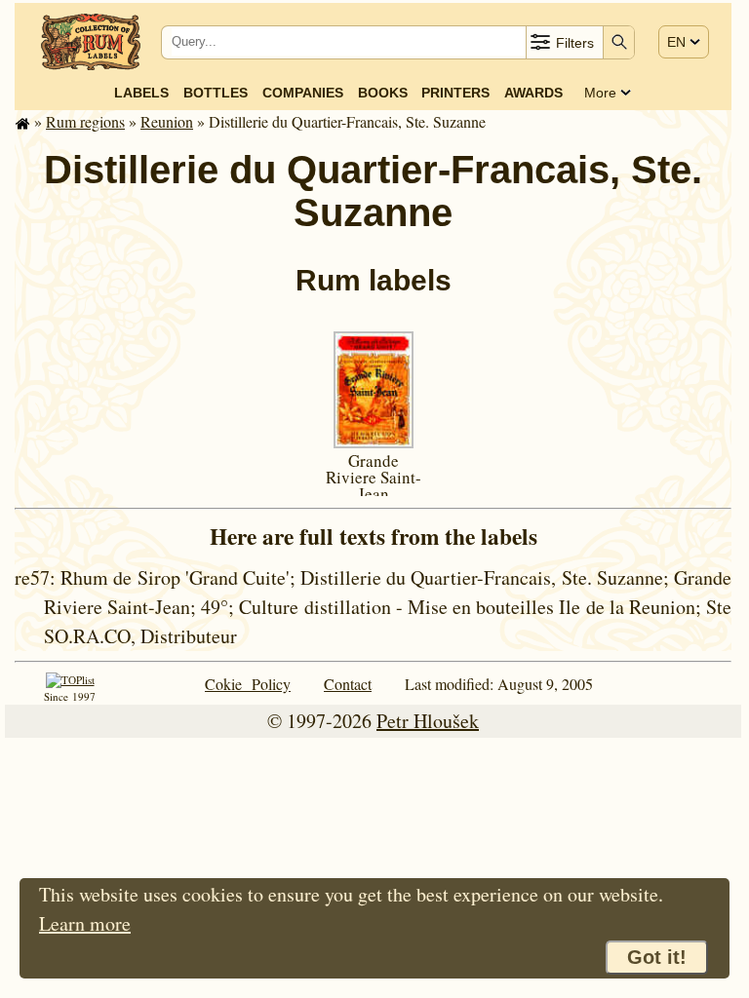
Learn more (85, 923)
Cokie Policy (248, 683)
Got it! (657, 957)
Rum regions (85, 121)
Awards (533, 92)
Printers (455, 92)
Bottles (215, 92)
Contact (348, 683)
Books (383, 92)
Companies (302, 92)
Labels (141, 92)
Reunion (166, 121)
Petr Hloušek (427, 721)
